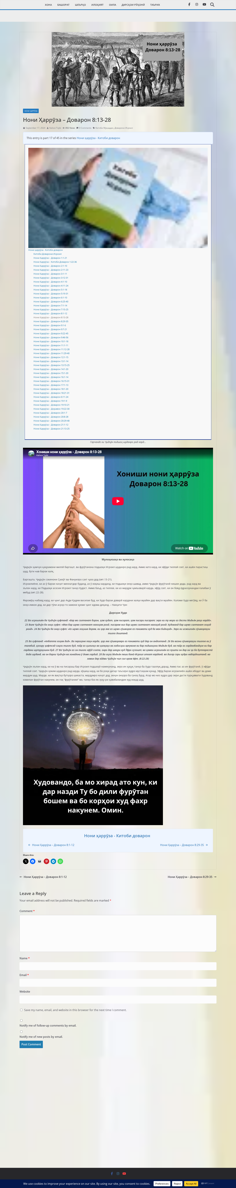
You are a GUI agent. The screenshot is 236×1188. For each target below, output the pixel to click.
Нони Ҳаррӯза (30, 111)
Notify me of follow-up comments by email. (48, 1025)
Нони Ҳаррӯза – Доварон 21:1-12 (51, 424)
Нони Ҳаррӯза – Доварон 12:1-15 (51, 357)
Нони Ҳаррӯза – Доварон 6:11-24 (51, 396)
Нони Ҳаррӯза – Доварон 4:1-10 (50, 281)
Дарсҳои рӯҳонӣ (133, 4)
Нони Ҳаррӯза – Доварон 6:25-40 (51, 301)
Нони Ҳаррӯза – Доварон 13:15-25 (51, 365)
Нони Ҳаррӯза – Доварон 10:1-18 (51, 341)
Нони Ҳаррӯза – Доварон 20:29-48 (51, 420)
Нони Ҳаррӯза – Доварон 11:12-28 (51, 349)
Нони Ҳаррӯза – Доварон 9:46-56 (51, 337)
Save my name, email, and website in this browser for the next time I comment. (75, 1010)
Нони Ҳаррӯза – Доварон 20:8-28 (51, 416)
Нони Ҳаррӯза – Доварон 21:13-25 (51, 428)
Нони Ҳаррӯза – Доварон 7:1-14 (50, 305)
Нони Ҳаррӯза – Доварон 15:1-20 (51, 373)
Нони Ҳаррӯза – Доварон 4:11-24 (51, 285)
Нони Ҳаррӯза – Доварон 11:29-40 (51, 353)
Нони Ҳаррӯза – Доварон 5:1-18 (50, 289)
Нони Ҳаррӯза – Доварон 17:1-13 (51, 385)
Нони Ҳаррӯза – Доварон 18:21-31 (51, 392)
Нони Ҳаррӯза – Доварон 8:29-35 (51, 321)
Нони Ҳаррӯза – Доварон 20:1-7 (50, 412)
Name (25, 958)
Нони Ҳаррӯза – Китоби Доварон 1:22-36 (55, 261)
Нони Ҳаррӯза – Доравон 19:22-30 (51, 408)
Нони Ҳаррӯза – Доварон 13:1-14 (51, 361)
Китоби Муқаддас (105, 127)
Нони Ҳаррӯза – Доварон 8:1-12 (50, 313)
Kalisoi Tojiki (55, 127)
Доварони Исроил (124, 127)
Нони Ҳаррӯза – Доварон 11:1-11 (51, 345)
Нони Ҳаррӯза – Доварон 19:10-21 (51, 404)
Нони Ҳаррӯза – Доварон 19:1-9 (50, 400)
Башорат (63, 4)
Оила (112, 4)
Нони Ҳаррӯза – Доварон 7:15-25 (51, 309)
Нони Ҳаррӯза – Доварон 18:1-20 (51, 388)
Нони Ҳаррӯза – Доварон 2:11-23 (51, 269)
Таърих (155, 4)
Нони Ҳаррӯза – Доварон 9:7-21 (50, 329)
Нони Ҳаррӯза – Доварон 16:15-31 (51, 381)
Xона (48, 4)
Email (24, 975)
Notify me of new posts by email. (41, 1037)
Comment (27, 911)
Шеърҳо (80, 4)
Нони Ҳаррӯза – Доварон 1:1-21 (50, 257)
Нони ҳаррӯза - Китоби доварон (98, 138)
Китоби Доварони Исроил (48, 253)
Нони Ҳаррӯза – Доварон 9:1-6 (50, 325)
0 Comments (85, 127)
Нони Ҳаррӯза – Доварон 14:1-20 (51, 369)
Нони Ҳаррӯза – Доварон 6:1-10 (50, 297)
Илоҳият (97, 4)
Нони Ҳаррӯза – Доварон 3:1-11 (50, 273)
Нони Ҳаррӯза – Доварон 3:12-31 (51, 277)
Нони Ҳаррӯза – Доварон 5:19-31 (51, 293)
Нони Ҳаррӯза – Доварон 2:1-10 (50, 265)
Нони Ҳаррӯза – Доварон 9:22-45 (51, 333)
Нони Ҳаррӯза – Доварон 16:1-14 (51, 377)
